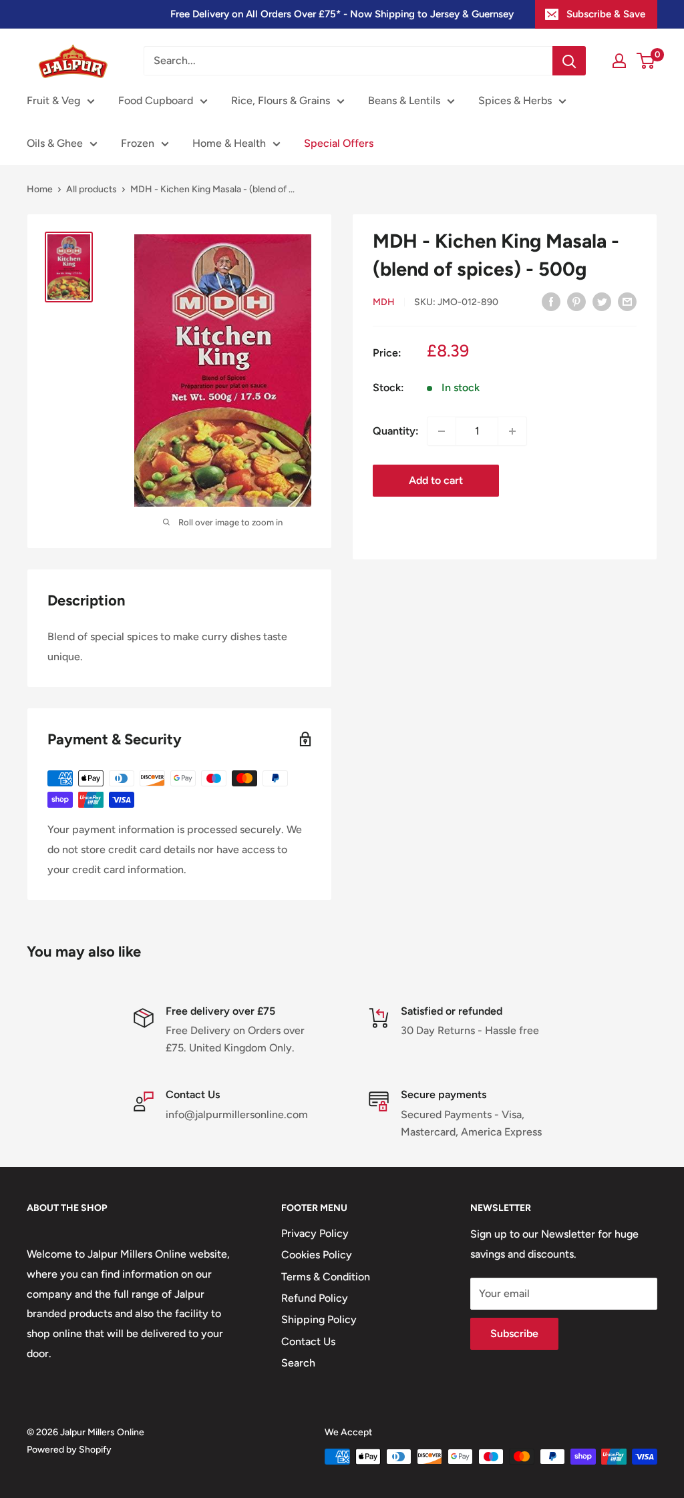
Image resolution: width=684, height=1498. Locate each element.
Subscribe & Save (605, 14)
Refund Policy (314, 1298)
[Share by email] (627, 301)
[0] (646, 61)
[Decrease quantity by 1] (442, 431)
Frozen (137, 143)
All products (91, 189)
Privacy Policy (315, 1233)
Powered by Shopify (69, 1449)
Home (40, 189)
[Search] (569, 60)
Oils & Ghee (55, 143)
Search (298, 1362)
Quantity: (396, 431)
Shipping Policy (319, 1319)
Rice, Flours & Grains (280, 100)
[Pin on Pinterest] (576, 301)
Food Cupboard (155, 100)
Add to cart (436, 480)
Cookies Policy (316, 1254)
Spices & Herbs (515, 100)
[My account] (619, 60)
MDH (384, 302)
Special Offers (338, 143)
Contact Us (308, 1341)
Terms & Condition (325, 1276)
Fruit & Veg (53, 100)
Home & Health (229, 143)
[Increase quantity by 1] (512, 431)
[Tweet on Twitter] (601, 301)
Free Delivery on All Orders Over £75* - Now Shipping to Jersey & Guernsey (342, 14)
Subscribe (514, 1333)
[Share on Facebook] (551, 301)
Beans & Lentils (404, 100)
